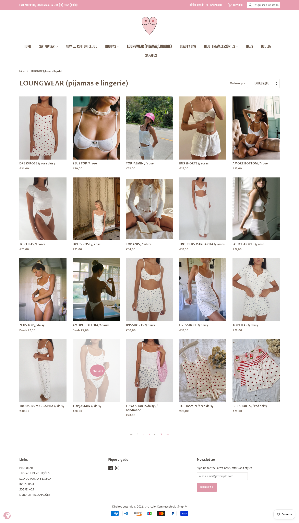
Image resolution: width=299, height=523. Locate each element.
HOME (27, 46)
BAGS (249, 46)
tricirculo (150, 506)
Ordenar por (237, 83)
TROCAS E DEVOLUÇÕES (34, 473)
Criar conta (216, 5)
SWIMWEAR (47, 46)
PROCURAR (26, 468)
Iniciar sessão (196, 5)
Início (22, 71)
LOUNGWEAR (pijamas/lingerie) (149, 46)
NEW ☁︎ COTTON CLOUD (81, 46)
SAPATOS (151, 55)
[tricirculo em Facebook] (110, 469)
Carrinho (237, 5)
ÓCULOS (266, 46)
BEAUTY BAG (188, 46)
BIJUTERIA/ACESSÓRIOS (220, 46)
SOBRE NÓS (26, 489)
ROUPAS (111, 46)
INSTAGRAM (26, 484)
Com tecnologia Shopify (172, 506)
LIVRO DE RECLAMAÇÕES (34, 495)
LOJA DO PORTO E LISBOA (35, 478)
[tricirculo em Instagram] (117, 469)
